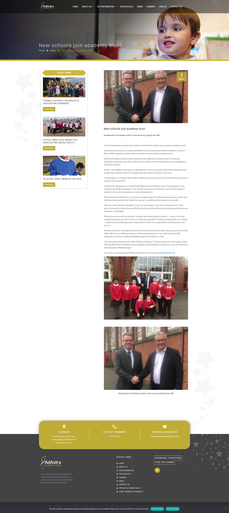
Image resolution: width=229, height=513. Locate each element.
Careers (150, 6)
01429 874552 (114, 436)
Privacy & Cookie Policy (130, 488)
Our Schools (126, 6)
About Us (86, 6)
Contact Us (176, 6)
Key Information (105, 6)
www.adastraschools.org (164, 253)
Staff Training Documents (131, 492)
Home (75, 6)
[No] (225, 509)
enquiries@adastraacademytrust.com (164, 436)
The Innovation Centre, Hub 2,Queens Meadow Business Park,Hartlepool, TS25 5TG (64, 439)
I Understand (157, 509)
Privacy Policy (173, 509)
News (139, 6)
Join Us (162, 6)
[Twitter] (157, 470)
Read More (49, 109)
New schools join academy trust (77, 50)
